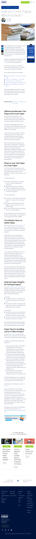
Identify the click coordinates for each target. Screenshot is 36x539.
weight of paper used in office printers (15, 287)
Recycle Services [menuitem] (30, 503)
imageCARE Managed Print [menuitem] (5, 496)
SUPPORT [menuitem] (28, 491)
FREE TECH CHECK (25, 2)
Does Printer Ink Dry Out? (29, 451)
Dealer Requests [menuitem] (30, 507)
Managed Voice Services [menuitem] (4, 500)
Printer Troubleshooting (7, 7)
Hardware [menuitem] (3, 493)
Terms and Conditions (28, 533)
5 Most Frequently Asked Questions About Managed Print (14, 410)
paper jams (12, 334)
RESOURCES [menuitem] (20, 491)
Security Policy (22, 533)
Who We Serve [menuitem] (12, 493)
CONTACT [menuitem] (29, 510)
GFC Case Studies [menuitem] (21, 495)
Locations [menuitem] (28, 512)
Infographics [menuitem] (20, 497)
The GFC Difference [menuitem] (13, 495)
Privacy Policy (32, 55)
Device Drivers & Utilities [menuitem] (30, 496)
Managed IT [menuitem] (3, 502)
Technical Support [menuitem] (30, 505)
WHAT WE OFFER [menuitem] (4, 491)
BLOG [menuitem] (19, 505)
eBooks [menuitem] (19, 493)
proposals (6, 62)
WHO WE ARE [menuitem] (12, 491)
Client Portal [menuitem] (29, 493)
